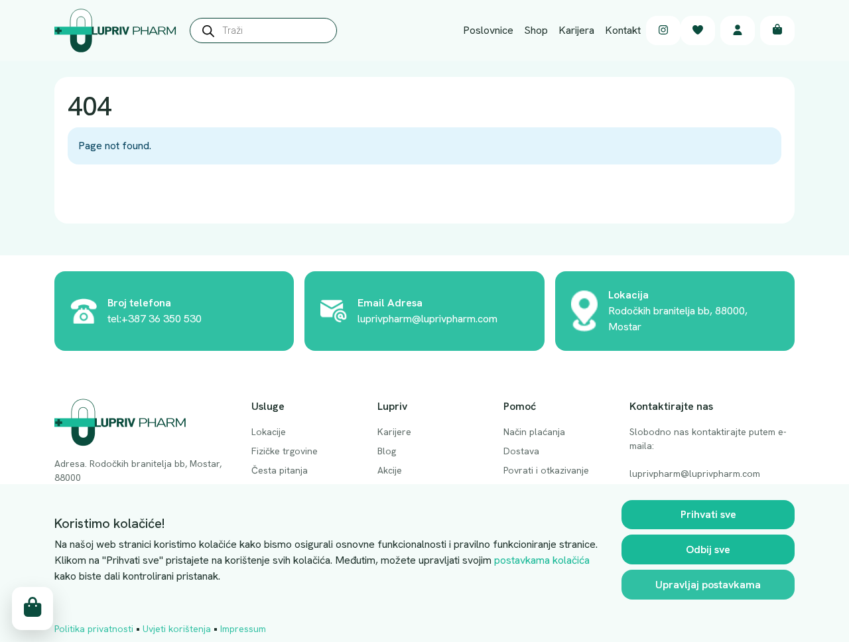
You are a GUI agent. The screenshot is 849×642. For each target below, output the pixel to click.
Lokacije (268, 432)
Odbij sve (708, 549)
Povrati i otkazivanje (546, 470)
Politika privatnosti (93, 629)
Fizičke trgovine (284, 451)
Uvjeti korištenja (177, 629)
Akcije (389, 470)
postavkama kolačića (542, 560)
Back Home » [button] (109, 195)
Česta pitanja (279, 470)
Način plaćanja (534, 432)
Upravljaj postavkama (708, 585)
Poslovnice (488, 30)
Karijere (394, 432)
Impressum (243, 629)
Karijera (576, 30)
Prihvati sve (708, 514)
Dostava (521, 451)
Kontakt (623, 30)
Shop (536, 30)
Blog (386, 451)
